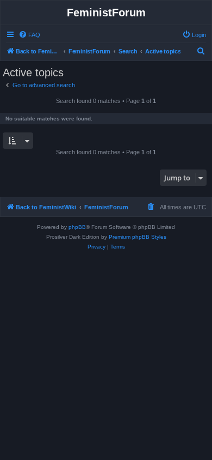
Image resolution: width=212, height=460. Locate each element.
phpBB (77, 227)
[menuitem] (29, 34)
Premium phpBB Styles (137, 237)
